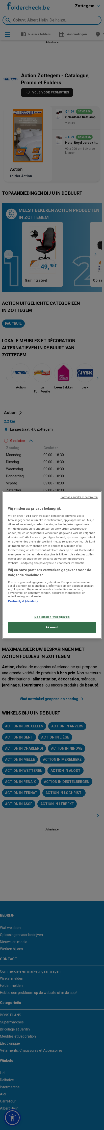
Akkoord (52, 627)
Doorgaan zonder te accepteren (79, 497)
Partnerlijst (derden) (22, 601)
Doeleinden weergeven (52, 617)
